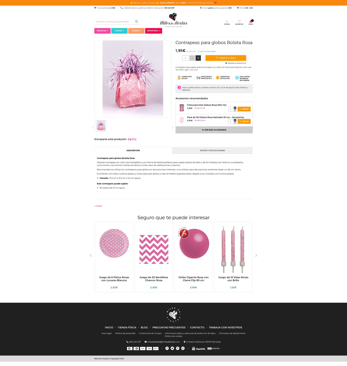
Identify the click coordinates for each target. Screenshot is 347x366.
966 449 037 (135, 342)
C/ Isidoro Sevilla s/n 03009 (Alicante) (203, 342)
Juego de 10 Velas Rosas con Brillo (233, 279)
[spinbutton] (185, 58)
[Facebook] (128, 139)
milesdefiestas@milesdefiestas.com (163, 342)
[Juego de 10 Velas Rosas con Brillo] (233, 249)
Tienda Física (127, 327)
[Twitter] (172, 348)
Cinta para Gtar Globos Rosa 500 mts (206, 105)
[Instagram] (135, 139)
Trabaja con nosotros (225, 327)
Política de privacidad (125, 333)
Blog (144, 327)
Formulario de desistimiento (232, 333)
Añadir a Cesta (227, 58)
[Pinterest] (133, 139)
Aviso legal (107, 333)
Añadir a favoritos (237, 63)
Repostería (152, 31)
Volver (99, 206)
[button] (198, 58)
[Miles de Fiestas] (173, 20)
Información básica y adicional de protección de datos (190, 333)
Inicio (109, 327)
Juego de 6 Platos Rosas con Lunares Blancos (114, 279)
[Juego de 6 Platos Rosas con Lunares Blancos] (114, 243)
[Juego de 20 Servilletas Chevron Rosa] (154, 249)
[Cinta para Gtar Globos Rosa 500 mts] (182, 107)
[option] (114, 258)
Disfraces (101, 31)
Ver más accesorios (215, 130)
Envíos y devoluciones (212, 150)
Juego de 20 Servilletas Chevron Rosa (153, 279)
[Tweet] (130, 139)
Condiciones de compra (150, 333)
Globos (135, 31)
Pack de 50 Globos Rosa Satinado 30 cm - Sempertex (215, 117)
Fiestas (118, 31)
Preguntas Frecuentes (168, 327)
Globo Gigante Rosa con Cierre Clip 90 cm (194, 279)
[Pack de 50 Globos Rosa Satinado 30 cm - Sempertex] (182, 120)
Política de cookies (173, 336)
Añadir (245, 109)
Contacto (197, 327)
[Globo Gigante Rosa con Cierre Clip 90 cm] (193, 243)
